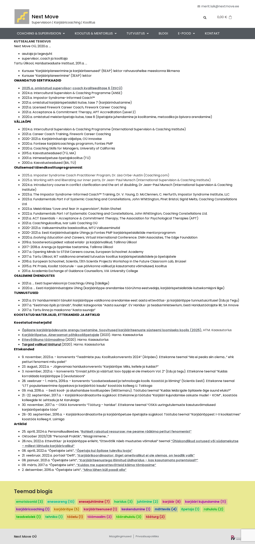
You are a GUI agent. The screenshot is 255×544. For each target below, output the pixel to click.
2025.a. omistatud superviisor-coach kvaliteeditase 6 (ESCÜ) (72, 88)
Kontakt (212, 33)
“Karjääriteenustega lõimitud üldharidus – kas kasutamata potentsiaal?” (138, 460)
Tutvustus (136, 33)
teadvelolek (28, 516)
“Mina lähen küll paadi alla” (104, 469)
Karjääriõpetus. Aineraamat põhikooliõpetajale (60, 335)
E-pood (184, 33)
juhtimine (147, 501)
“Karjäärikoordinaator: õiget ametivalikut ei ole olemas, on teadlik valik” (136, 455)
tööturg (155, 516)
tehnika (54, 516)
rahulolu (213, 509)
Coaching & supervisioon (39, 33)
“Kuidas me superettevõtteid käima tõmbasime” (116, 465)
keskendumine (136, 509)
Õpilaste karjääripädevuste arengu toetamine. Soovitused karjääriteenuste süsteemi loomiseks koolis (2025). (112, 330)
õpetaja (190, 509)
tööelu (75, 516)
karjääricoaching (33, 509)
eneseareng (61, 501)
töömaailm (99, 516)
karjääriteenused (100, 509)
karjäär (172, 501)
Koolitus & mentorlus (94, 33)
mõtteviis (166, 509)
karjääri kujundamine (205, 501)
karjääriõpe (66, 509)
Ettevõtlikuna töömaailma (43, 339)
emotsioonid (29, 501)
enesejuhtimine (94, 501)
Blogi (163, 33)
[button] (41, 33)
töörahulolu (128, 516)
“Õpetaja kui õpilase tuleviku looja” (103, 450)
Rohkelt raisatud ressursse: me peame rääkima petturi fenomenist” (136, 431)
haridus (123, 501)
